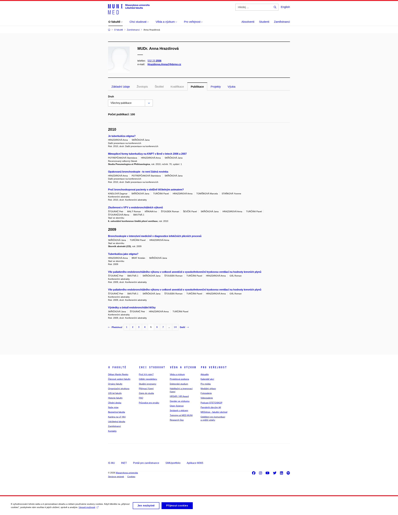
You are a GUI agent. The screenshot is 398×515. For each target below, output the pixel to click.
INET (124, 463)
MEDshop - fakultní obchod (214, 412)
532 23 (154, 60)
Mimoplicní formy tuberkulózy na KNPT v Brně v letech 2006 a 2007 (147, 153)
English (285, 7)
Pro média (206, 384)
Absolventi (247, 21)
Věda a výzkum (183, 367)
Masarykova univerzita (127, 472)
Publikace (197, 86)
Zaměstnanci (282, 21)
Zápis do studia (146, 393)
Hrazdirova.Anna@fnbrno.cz (164, 64)
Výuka (231, 86)
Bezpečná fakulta (116, 412)
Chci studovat (152, 367)
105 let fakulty (115, 393)
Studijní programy (147, 384)
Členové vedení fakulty (119, 379)
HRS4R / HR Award (179, 396)
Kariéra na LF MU (117, 417)
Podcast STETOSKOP (211, 402)
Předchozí (117, 327)
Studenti (264, 21)
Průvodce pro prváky (149, 402)
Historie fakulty (115, 398)
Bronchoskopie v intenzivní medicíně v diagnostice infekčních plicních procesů (154, 236)
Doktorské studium (179, 384)
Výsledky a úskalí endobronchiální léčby (132, 307)
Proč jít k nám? (146, 374)
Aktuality (205, 374)
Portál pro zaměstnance (146, 463)
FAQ (141, 398)
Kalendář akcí (207, 379)
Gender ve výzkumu (180, 401)
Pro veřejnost (214, 367)
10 (175, 327)
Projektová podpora (179, 379)
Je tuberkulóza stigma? (122, 136)
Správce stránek (116, 476)
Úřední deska (114, 402)
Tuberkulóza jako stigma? (123, 254)
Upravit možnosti (87, 507)
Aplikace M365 (195, 463)
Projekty (216, 86)
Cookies (131, 476)
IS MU (111, 463)
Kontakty (112, 431)
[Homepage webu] (129, 9)
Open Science (177, 406)
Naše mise (113, 407)
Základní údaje (120, 86)
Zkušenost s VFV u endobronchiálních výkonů (135, 207)
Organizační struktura (118, 388)
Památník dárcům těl (211, 407)
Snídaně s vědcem (179, 410)
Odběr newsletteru (148, 379)
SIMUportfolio (172, 463)
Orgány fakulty (115, 384)
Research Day (177, 420)
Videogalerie (207, 398)
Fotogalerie (206, 393)
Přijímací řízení (146, 388)
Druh (111, 96)
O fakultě (117, 367)
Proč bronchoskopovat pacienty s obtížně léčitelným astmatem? (146, 189)
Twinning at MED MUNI (181, 415)
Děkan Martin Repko (118, 374)
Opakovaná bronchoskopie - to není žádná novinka (138, 171)
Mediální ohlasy (208, 388)
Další (182, 327)
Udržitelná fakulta (116, 421)
